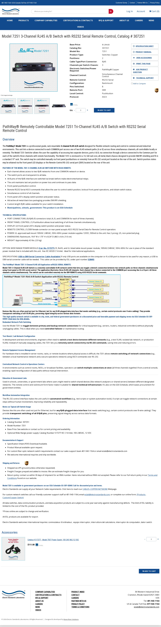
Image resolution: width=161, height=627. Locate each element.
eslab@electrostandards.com (97, 494)
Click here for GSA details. (19, 319)
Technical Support (145, 78)
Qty (71, 110)
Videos (80, 27)
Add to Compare (139, 83)
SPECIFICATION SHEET (145, 46)
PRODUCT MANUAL (143, 52)
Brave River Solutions (71, 619)
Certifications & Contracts (78, 20)
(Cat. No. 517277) (47, 248)
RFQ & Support (106, 20)
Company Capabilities (46, 20)
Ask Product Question (140, 70)
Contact (132, 3)
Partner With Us (142, 3)
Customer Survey (121, 3)
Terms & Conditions (80, 607)
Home (10, 20)
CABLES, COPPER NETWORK (95, 489)
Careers (139, 20)
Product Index (77, 592)
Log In (129, 11)
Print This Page (143, 63)
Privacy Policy (154, 3)
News (151, 20)
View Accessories (144, 58)
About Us (124, 20)
